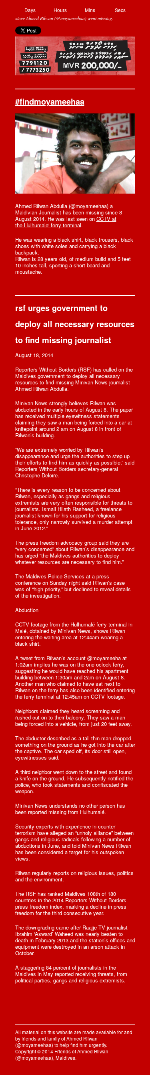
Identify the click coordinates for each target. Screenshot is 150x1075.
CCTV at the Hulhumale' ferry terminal (65, 222)
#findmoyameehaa (49, 101)
